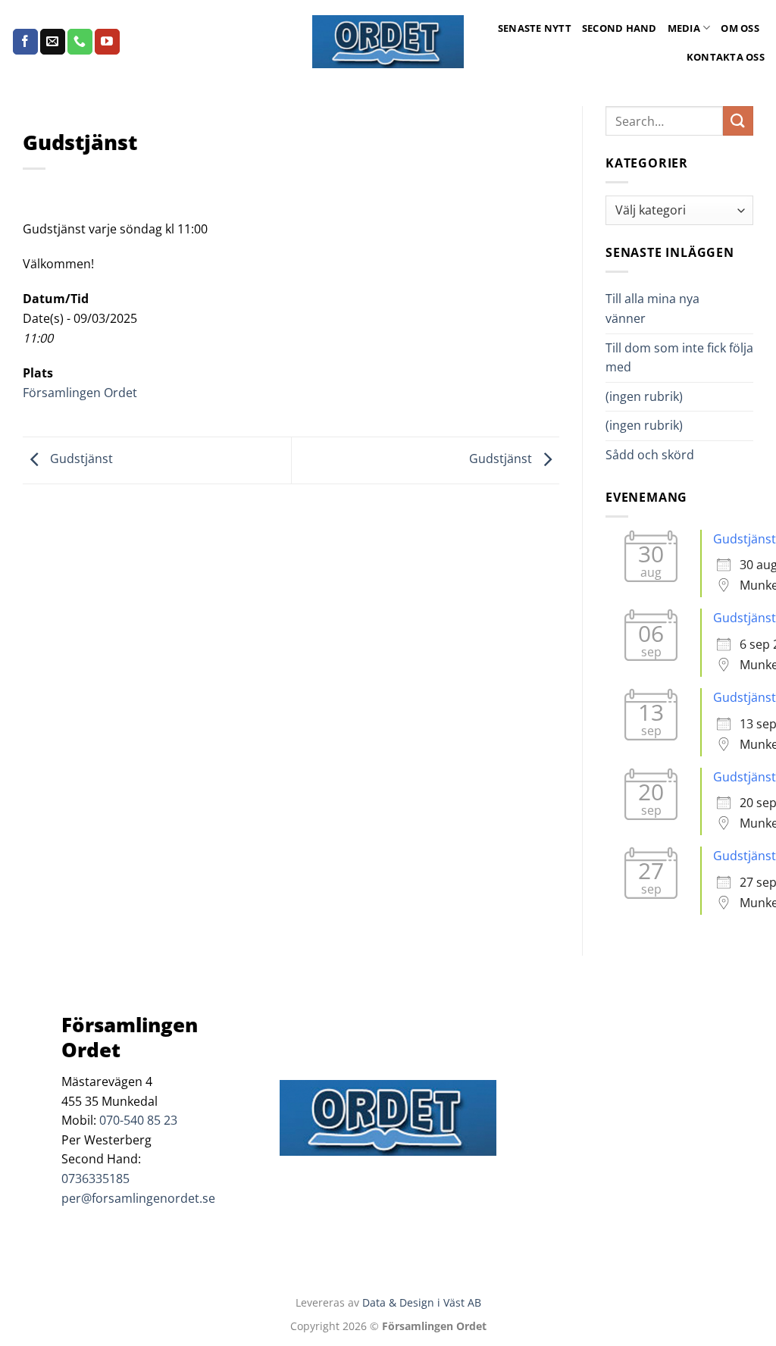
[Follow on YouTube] (107, 42)
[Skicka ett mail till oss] (52, 42)
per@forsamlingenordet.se (138, 1198)
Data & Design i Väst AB (421, 1302)
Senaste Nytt (534, 28)
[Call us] (79, 42)
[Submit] (738, 121)
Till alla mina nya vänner (652, 308)
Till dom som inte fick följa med (679, 358)
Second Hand (619, 28)
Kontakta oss (726, 57)
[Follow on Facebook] (25, 42)
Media (684, 28)
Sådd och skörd (649, 454)
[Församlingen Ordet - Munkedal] (388, 41)
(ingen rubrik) (644, 396)
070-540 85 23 (138, 1120)
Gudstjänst (80, 459)
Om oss (740, 28)
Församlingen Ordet (80, 392)
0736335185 (95, 1178)
